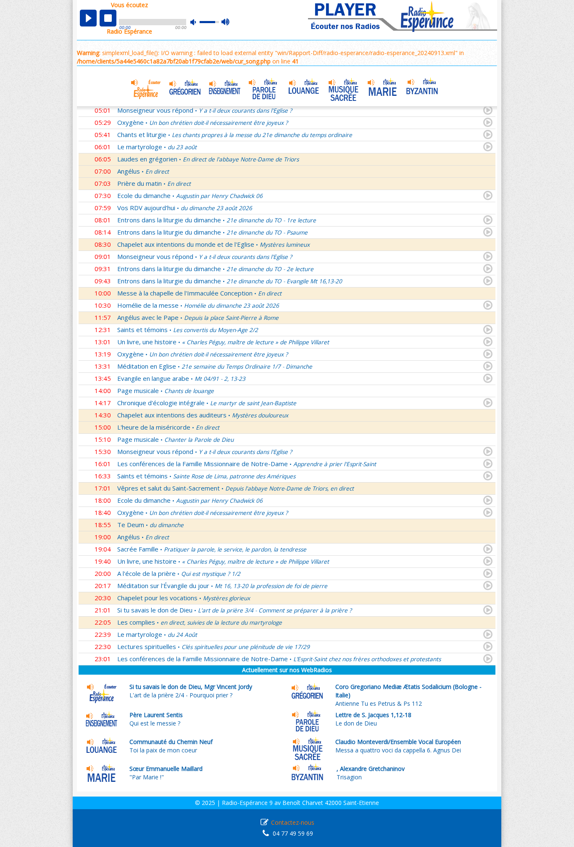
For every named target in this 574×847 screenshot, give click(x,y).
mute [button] (197, 22)
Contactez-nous (292, 822)
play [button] (88, 18)
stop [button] (108, 18)
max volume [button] (225, 22)
